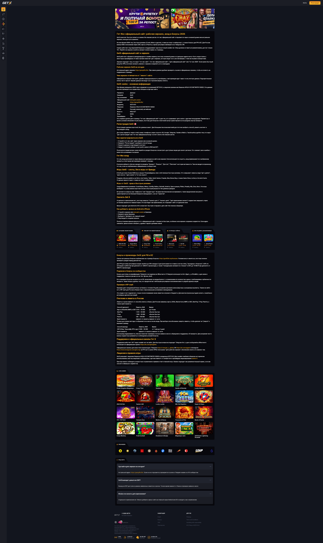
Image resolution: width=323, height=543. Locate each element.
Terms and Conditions (192, 519)
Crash (159, 517)
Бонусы (160, 519)
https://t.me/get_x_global (165, 348)
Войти (305, 3)
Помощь (188, 517)
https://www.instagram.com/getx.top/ (129, 350)
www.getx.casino (135, 100)
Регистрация (315, 3)
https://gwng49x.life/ (141, 70)
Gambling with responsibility (193, 522)
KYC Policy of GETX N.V (192, 525)
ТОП (159, 522)
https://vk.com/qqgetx (183, 348)
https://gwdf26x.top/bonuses (168, 258)
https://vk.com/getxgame (148, 344)
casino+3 (194, 358)
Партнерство (161, 525)
